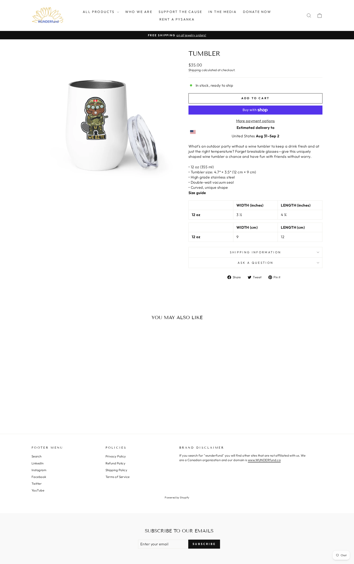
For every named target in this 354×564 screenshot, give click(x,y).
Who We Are (138, 12)
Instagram (39, 470)
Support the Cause (180, 12)
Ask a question (255, 263)
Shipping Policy (116, 470)
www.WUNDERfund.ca (264, 460)
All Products (99, 12)
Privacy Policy (116, 456)
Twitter (37, 484)
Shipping (194, 70)
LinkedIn (38, 463)
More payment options (255, 120)
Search (37, 456)
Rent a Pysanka (177, 19)
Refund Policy (116, 463)
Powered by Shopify (177, 497)
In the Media (222, 12)
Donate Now (257, 12)
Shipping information (255, 252)
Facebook (39, 477)
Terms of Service (118, 477)
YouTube (38, 490)
